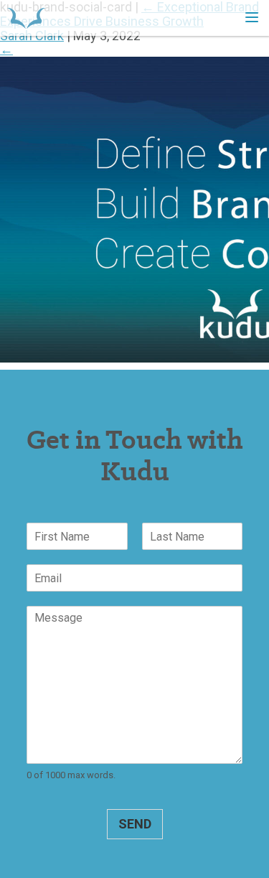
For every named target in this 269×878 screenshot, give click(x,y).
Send (134, 823)
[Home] (26, 18)
